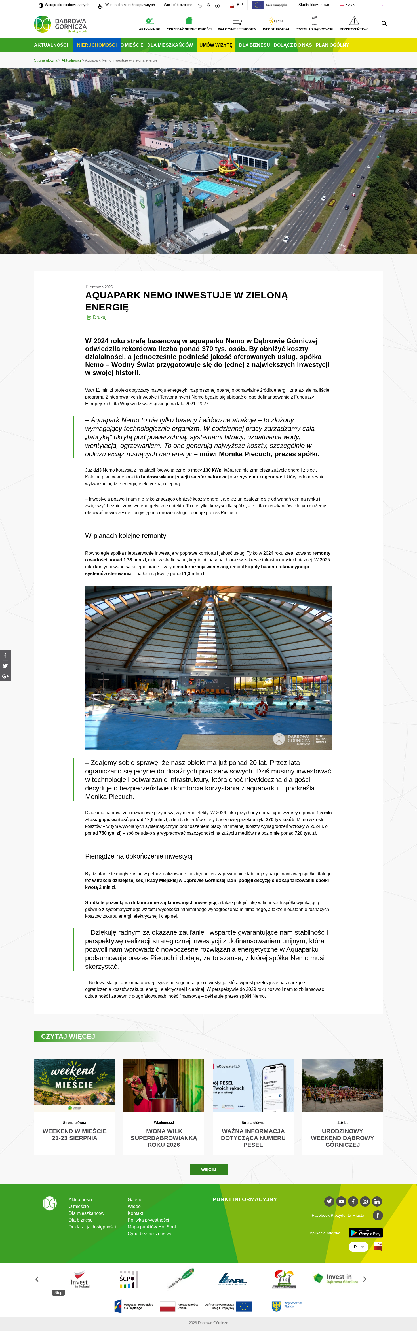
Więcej (208, 1169)
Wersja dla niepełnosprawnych (129, 5)
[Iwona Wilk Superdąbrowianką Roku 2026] (163, 1107)
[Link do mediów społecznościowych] (329, 1201)
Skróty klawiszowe (313, 5)
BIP (239, 5)
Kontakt (135, 1213)
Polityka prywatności (148, 1220)
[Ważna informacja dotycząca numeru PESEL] (253, 1107)
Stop (58, 1292)
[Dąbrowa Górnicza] (60, 24)
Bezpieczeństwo (354, 29)
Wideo (134, 1206)
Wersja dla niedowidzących (64, 4)
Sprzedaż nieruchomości (189, 29)
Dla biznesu (254, 45)
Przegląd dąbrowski (314, 29)
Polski (349, 4)
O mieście (132, 45)
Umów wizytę (216, 45)
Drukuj (99, 317)
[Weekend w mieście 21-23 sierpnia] (74, 1107)
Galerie (135, 1199)
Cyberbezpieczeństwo (150, 1233)
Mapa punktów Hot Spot (152, 1226)
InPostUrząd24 (276, 29)
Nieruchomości (97, 45)
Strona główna (45, 60)
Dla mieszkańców (170, 45)
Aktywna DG (150, 29)
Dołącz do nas (293, 45)
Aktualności (51, 45)
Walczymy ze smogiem (237, 29)
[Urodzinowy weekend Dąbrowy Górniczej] (342, 1107)
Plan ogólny (332, 45)
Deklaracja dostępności (92, 1226)
